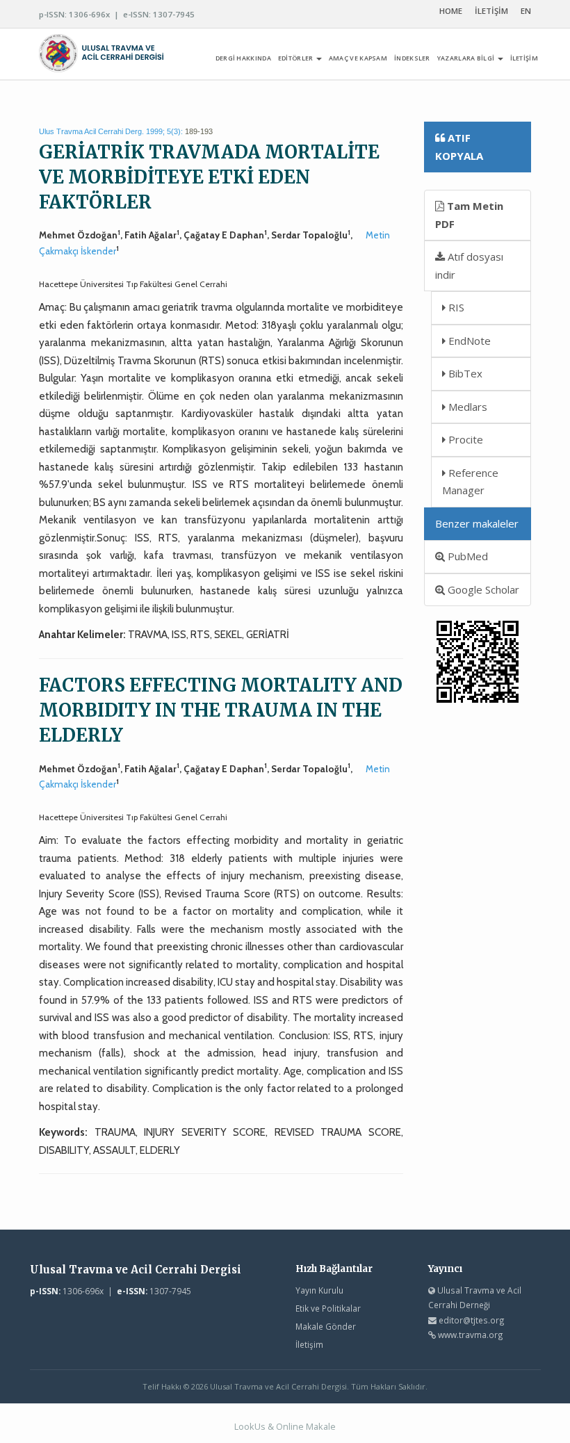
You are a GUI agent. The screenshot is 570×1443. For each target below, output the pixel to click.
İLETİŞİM (491, 11)
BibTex (464, 373)
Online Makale (306, 1426)
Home (450, 11)
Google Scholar (482, 589)
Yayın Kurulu (319, 1290)
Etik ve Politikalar (328, 1308)
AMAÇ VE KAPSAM (358, 58)
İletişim (309, 1344)
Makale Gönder (325, 1326)
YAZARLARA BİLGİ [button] (466, 58)
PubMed (466, 556)
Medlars (466, 407)
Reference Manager (470, 482)
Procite (464, 439)
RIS (455, 307)
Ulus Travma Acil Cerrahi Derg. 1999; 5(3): (111, 131)
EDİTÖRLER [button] (296, 58)
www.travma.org (470, 1334)
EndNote (468, 341)
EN (526, 11)
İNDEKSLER (412, 58)
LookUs (250, 1426)
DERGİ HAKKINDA (243, 58)
